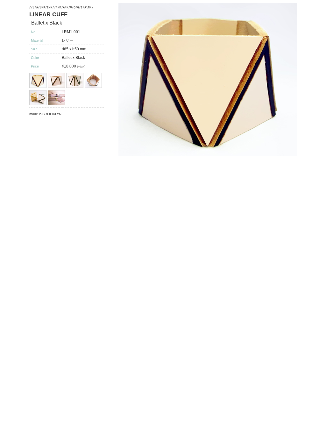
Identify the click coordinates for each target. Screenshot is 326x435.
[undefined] (207, 79)
